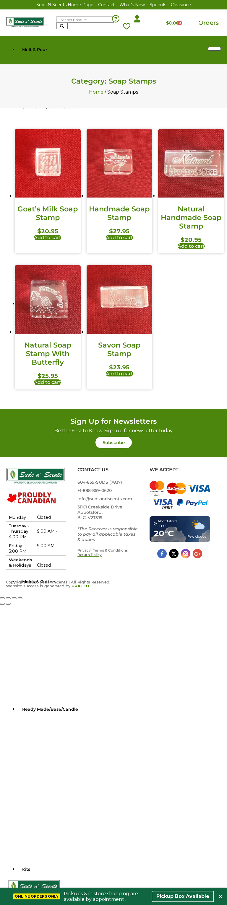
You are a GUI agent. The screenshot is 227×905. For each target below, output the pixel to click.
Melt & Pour (34, 49)
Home (96, 92)
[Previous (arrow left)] (2, 604)
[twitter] (174, 553)
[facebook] (162, 553)
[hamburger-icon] (214, 49)
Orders (208, 22)
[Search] (62, 26)
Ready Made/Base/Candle (50, 709)
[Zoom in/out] (2, 598)
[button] (113, 442)
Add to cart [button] (47, 237)
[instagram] (185, 553)
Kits (26, 869)
